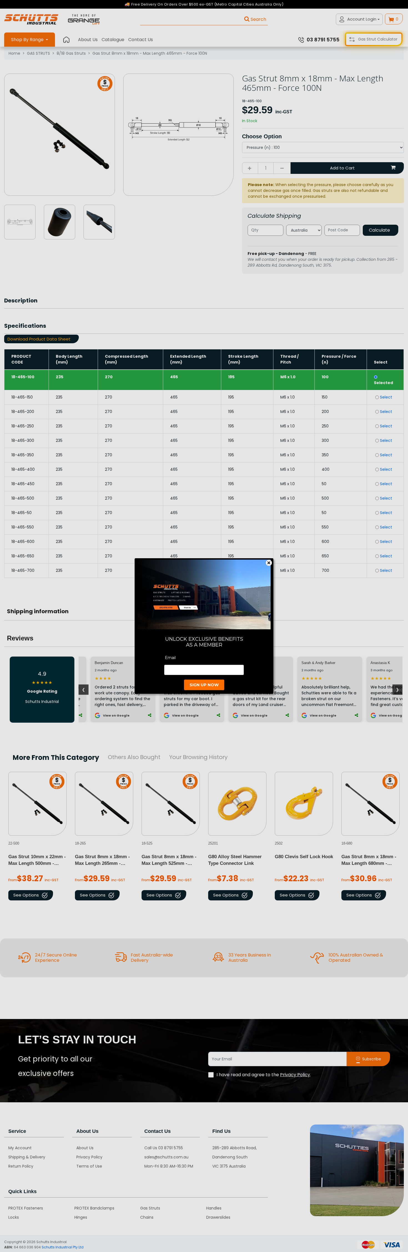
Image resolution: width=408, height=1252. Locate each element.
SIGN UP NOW (204, 684)
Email (170, 657)
